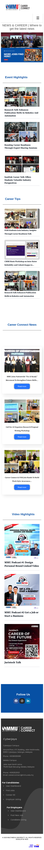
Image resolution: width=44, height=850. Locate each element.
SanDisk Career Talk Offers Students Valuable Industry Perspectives (17, 180)
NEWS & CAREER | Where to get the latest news (22, 27)
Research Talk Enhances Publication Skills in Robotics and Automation (21, 113)
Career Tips (12, 198)
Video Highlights (23, 514)
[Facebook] (16, 701)
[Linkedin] (28, 701)
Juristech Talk (12, 662)
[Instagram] (22, 701)
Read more (22, 386)
